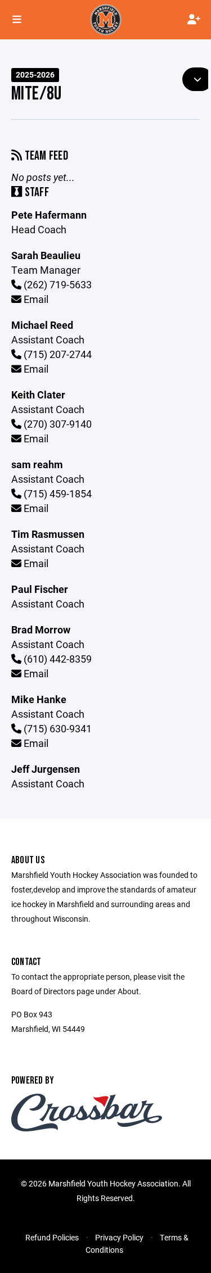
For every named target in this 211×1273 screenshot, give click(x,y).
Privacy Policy (119, 1237)
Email (34, 299)
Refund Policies (52, 1237)
